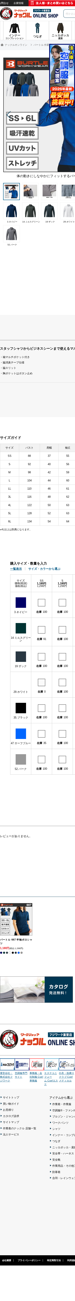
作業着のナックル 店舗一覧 (19, 1128)
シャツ (56, 1128)
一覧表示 (16, 568)
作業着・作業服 (61, 1104)
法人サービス (11, 1134)
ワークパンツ (60, 1122)
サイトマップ (11, 1122)
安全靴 (56, 1159)
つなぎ (56, 1141)
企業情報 (19, 3)
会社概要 (6, 1260)
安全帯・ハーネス (63, 1153)
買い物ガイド (11, 1103)
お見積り (8, 1109)
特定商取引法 (54, 1260)
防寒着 (56, 1172)
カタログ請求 (11, 1116)
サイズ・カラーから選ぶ (44, 568)
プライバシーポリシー (29, 1260)
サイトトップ (11, 1097)
